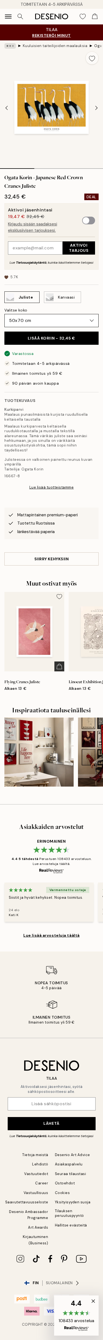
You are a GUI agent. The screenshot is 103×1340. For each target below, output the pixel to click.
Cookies (62, 1192)
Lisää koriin (51, 338)
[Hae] (20, 16)
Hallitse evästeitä (71, 1225)
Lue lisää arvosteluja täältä (51, 935)
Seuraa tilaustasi (70, 1173)
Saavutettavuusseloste (26, 1202)
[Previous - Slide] (6, 107)
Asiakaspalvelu (69, 1164)
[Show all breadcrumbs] (10, 46)
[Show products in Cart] (95, 16)
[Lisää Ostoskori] (59, 666)
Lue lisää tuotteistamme (51, 487)
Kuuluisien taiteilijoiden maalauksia (55, 45)
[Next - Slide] (96, 107)
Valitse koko (15, 310)
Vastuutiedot (36, 1173)
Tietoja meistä (35, 1154)
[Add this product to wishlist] (92, 58)
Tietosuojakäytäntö (31, 262)
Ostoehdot (65, 1183)
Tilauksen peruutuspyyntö (69, 1213)
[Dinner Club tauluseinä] (39, 752)
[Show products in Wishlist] (83, 16)
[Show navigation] (8, 16)
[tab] (17, 166)
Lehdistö (40, 1164)
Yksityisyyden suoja (73, 1202)
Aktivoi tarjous (78, 248)
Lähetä (51, 1123)
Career (41, 1183)
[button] (76, 1315)
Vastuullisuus (36, 1192)
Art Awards (38, 1227)
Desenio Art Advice (72, 1154)
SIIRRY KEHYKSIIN (51, 558)
